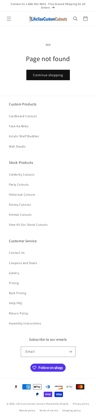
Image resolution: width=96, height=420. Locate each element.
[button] (9, 19)
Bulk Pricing (17, 293)
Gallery (14, 273)
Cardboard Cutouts (23, 116)
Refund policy (27, 410)
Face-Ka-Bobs (18, 126)
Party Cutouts (19, 184)
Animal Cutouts (20, 215)
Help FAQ (15, 303)
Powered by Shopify (57, 403)
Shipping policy (71, 410)
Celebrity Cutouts (21, 174)
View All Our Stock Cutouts (28, 225)
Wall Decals (17, 146)
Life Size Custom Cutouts (30, 403)
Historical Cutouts (22, 195)
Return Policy (18, 313)
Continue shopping (48, 75)
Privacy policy (81, 403)
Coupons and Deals (23, 263)
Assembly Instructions (25, 323)
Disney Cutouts (20, 205)
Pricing (14, 283)
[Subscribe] (70, 351)
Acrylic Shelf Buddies (24, 136)
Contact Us (17, 253)
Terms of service (49, 410)
